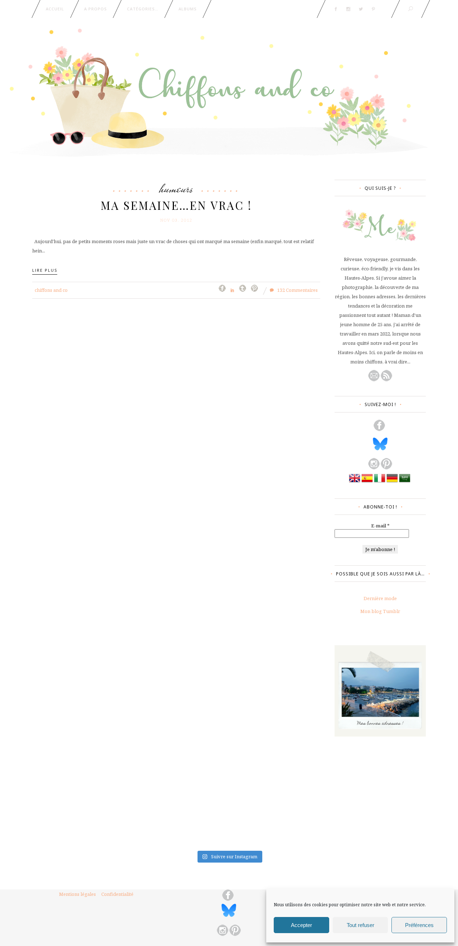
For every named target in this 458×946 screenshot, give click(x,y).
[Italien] (379, 482)
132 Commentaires (297, 290)
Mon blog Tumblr (380, 611)
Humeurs (176, 188)
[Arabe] (404, 482)
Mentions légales (77, 894)
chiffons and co (51, 290)
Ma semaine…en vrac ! (176, 205)
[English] (354, 482)
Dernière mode (380, 598)
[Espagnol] (367, 482)
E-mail (380, 525)
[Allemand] (392, 482)
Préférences (419, 925)
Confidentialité (117, 894)
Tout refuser (360, 925)
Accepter (301, 925)
